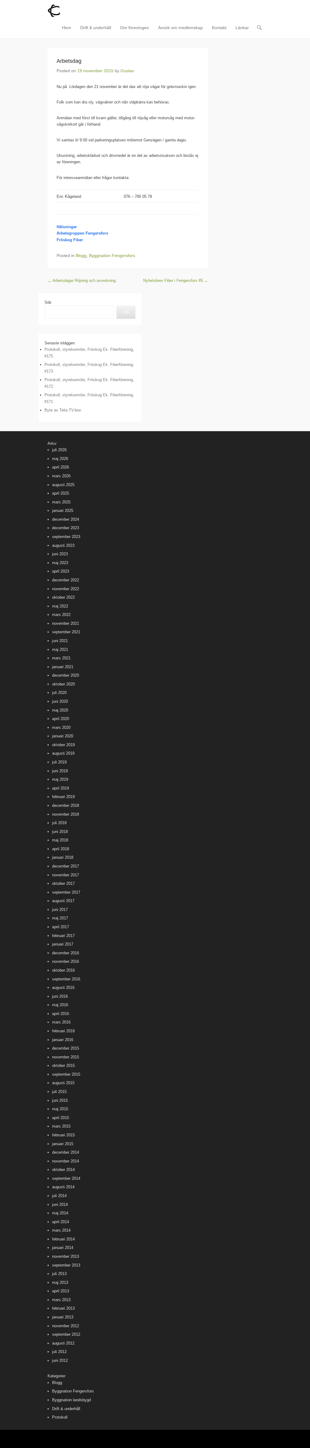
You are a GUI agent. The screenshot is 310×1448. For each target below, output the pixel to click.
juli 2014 (59, 1195)
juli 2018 (59, 822)
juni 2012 (60, 1360)
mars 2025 (61, 502)
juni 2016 (60, 996)
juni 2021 (60, 640)
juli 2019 (59, 762)
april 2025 (60, 493)
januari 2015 (62, 1144)
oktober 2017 (63, 883)
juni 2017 (60, 909)
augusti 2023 (63, 545)
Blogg (81, 255)
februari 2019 (63, 796)
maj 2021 (60, 649)
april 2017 (60, 927)
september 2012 (66, 1334)
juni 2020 (60, 701)
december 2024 (65, 519)
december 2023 (65, 528)
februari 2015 (63, 1135)
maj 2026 (60, 458)
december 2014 (65, 1152)
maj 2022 (60, 606)
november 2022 (65, 589)
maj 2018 (60, 840)
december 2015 (65, 1048)
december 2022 (65, 580)
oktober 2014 (63, 1169)
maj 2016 (60, 1005)
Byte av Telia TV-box (63, 410)
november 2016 (65, 961)
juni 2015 (60, 1100)
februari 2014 (63, 1239)
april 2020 (60, 718)
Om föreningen (134, 27)
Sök (48, 302)
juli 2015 (59, 1091)
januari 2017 (62, 944)
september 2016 (66, 979)
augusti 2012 (63, 1343)
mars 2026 (61, 476)
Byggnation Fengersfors (112, 255)
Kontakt (219, 27)
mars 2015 (61, 1126)
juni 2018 (60, 831)
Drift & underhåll (95, 27)
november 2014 (65, 1161)
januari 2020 (62, 736)
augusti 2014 (63, 1187)
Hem (66, 27)
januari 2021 (62, 667)
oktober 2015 (63, 1065)
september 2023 (66, 536)
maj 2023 (60, 562)
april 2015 (60, 1117)
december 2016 (65, 953)
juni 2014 (60, 1204)
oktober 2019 (63, 745)
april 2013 (60, 1291)
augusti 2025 (63, 484)
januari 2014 (62, 1247)
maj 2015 (60, 1109)
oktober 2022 (63, 597)
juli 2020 (59, 692)
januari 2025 (62, 510)
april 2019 (60, 788)
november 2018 (65, 814)
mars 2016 (61, 1022)
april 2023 (60, 571)
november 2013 (65, 1256)
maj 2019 (60, 779)
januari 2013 (62, 1317)
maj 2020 (60, 710)
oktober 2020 (63, 684)
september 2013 (66, 1265)
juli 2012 (59, 1351)
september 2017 (66, 892)
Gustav (127, 70)
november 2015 (65, 1057)
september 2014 (66, 1178)
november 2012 (65, 1326)
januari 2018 (62, 857)
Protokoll (60, 1417)
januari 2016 (62, 1039)
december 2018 (65, 805)
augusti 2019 (63, 753)
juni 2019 (60, 771)
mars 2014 (61, 1230)
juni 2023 (60, 554)
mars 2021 (61, 658)
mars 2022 (61, 614)
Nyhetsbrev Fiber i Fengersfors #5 (175, 280)
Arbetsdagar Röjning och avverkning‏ (82, 280)
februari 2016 (63, 1031)
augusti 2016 (63, 987)
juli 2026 (59, 450)
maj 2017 (60, 918)
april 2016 (60, 1013)
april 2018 (60, 849)
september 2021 (66, 632)
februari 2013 (63, 1308)
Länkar (242, 27)
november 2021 (65, 623)
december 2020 (65, 675)
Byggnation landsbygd (71, 1400)
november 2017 (65, 875)
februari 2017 (63, 935)
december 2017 (65, 866)
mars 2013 (61, 1299)
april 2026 (60, 467)
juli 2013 (59, 1273)
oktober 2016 (63, 970)
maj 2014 (60, 1213)
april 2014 (60, 1222)
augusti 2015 (63, 1083)
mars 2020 (61, 727)
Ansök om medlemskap (180, 27)
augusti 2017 (63, 900)
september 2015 (66, 1074)
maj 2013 (60, 1282)
